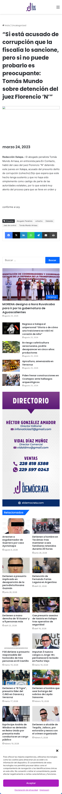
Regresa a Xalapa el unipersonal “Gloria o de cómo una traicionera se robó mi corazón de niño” (40, 329)
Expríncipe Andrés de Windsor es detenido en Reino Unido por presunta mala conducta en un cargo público (15, 732)
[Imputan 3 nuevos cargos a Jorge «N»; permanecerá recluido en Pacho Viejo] (46, 641)
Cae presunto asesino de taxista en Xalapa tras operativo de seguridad (45, 620)
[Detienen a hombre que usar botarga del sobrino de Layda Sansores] (46, 677)
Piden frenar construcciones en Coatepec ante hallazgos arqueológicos (40, 379)
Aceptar (31, 783)
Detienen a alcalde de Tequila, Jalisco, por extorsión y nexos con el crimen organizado (45, 729)
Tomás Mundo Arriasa (28, 225)
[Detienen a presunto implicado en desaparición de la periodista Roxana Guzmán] (16, 565)
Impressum (44, 790)
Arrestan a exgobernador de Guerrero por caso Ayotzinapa (13, 541)
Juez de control (9, 225)
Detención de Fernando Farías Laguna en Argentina (44, 579)
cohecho (39, 221)
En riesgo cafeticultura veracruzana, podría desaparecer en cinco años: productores (38, 347)
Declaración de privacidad (26, 790)
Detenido (49, 221)
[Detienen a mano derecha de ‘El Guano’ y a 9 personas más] (16, 604)
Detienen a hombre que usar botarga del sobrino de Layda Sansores (46, 693)
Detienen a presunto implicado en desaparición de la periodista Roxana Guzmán (14, 582)
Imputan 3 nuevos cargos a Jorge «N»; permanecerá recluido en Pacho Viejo (45, 656)
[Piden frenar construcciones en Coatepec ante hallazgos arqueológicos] (11, 380)
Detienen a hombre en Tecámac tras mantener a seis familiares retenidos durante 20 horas (45, 542)
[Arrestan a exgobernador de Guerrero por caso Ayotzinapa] (16, 526)
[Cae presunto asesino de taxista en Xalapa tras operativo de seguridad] (46, 604)
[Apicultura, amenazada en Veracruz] (11, 366)
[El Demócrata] (31, 7)
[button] (57, 750)
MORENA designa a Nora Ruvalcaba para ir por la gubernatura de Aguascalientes (28, 308)
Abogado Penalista (24, 221)
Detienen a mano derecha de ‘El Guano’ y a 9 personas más (15, 618)
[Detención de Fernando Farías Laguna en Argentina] (46, 565)
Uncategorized (19, 25)
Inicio (7, 25)
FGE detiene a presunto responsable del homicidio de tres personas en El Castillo (16, 656)
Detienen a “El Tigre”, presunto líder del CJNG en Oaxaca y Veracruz (14, 693)
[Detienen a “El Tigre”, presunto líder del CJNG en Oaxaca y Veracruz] (16, 677)
